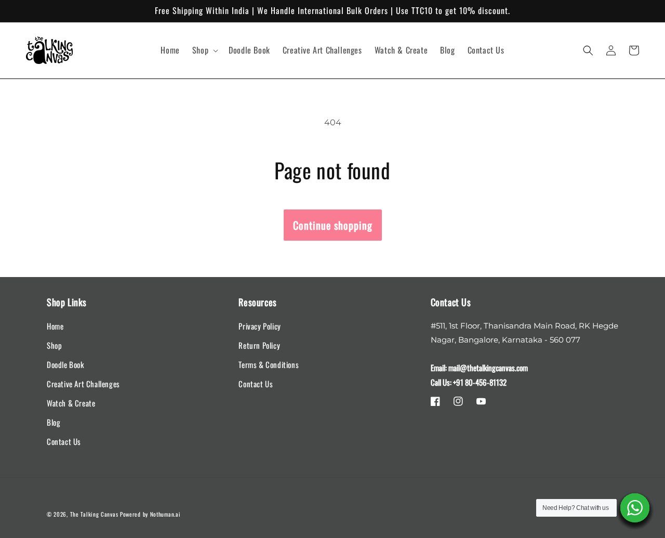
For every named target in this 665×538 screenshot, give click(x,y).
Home (55, 326)
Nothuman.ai (165, 514)
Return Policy (259, 345)
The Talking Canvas (94, 514)
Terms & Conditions (268, 364)
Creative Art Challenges (83, 383)
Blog (53, 422)
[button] (204, 50)
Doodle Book (65, 364)
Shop (54, 345)
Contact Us (64, 441)
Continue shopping (333, 225)
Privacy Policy (259, 326)
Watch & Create (71, 403)
